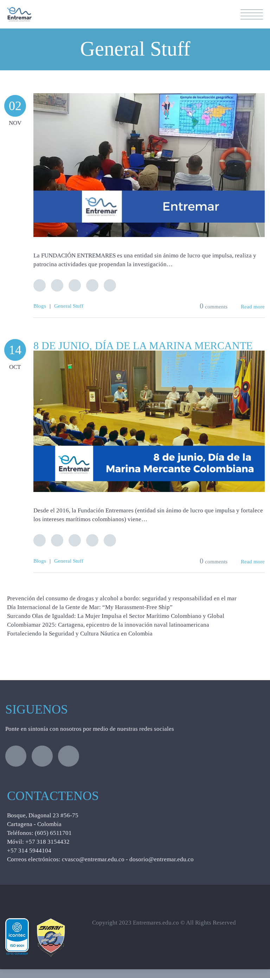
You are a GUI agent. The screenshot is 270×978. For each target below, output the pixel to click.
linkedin (68, 756)
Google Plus (92, 285)
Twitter (39, 285)
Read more (253, 306)
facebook (42, 756)
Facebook (57, 285)
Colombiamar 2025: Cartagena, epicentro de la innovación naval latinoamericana (108, 624)
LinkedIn (75, 285)
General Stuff (68, 306)
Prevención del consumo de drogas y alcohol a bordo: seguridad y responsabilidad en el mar (122, 598)
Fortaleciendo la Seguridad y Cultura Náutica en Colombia (80, 633)
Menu (251, 14)
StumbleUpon (110, 285)
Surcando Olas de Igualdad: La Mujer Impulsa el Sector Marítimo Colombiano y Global (115, 616)
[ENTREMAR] (19, 12)
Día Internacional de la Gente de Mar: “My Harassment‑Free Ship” (90, 607)
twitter (15, 756)
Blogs (39, 306)
